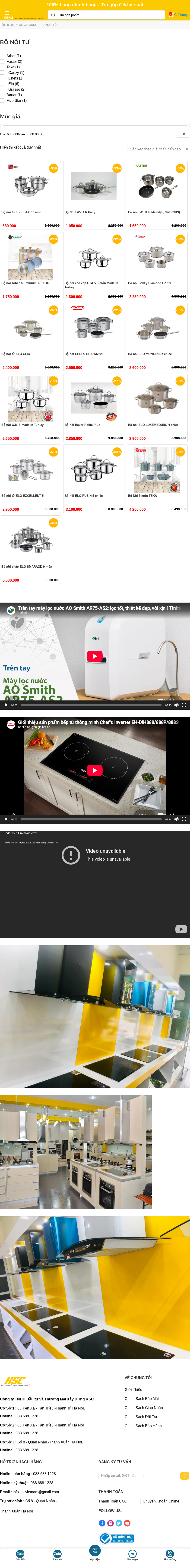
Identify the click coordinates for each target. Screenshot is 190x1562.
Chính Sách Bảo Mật (142, 1399)
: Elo (10, 84)
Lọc (183, 134)
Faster (11, 61)
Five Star (13, 101)
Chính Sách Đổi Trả (141, 1417)
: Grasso (13, 89)
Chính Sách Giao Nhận (144, 1408)
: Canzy (12, 73)
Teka (10, 67)
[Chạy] (6, 705)
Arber (11, 56)
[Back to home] (29, 14)
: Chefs (12, 78)
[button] (7, 15)
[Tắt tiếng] (176, 705)
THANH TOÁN (111, 1492)
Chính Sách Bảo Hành (143, 1426)
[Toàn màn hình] (184, 705)
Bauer (11, 95)
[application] (95, 656)
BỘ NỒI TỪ (14, 42)
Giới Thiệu (133, 1390)
